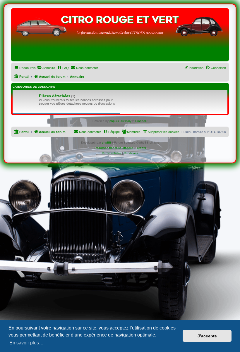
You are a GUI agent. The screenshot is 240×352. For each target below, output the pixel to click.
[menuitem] (46, 67)
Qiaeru (141, 147)
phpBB (106, 142)
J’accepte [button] (207, 336)
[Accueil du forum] (120, 36)
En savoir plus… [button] (26, 342)
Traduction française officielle (113, 147)
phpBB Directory (120, 120)
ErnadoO (141, 120)
